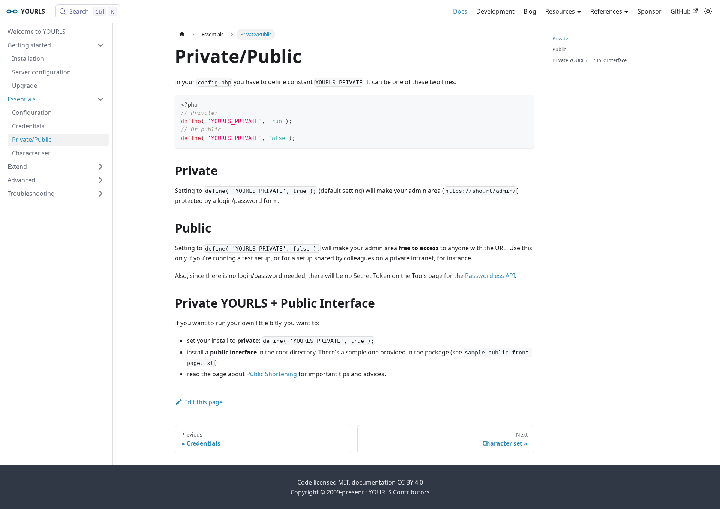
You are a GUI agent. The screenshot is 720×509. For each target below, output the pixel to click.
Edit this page (203, 402)
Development (495, 11)
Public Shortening (271, 374)
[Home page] (182, 34)
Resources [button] (560, 11)
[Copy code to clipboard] (525, 104)
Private (560, 38)
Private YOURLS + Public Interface (589, 60)
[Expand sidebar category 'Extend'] (100, 167)
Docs (460, 11)
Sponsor (650, 11)
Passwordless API (490, 276)
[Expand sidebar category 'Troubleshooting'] (100, 194)
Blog (530, 11)
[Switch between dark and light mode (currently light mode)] (708, 11)
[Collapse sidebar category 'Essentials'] (100, 99)
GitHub (680, 11)
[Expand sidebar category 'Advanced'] (100, 180)
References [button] (606, 11)
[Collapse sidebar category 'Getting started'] (100, 45)
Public (559, 49)
